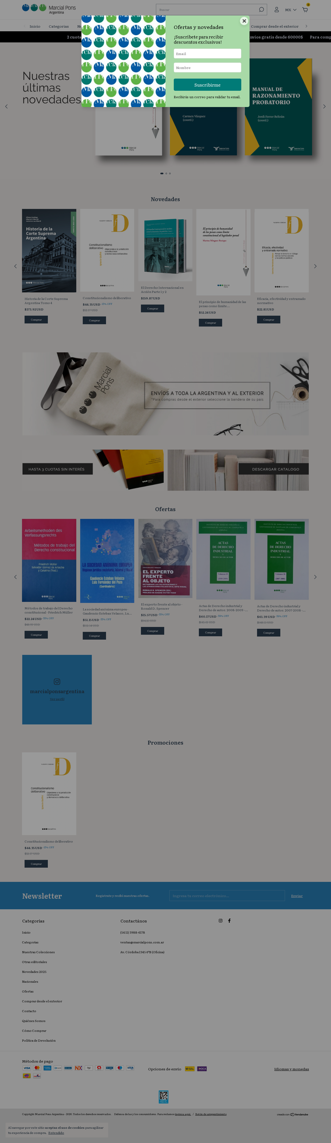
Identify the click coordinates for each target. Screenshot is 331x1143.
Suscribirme (207, 84)
